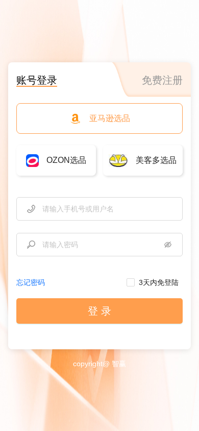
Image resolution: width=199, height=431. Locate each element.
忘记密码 (30, 282)
